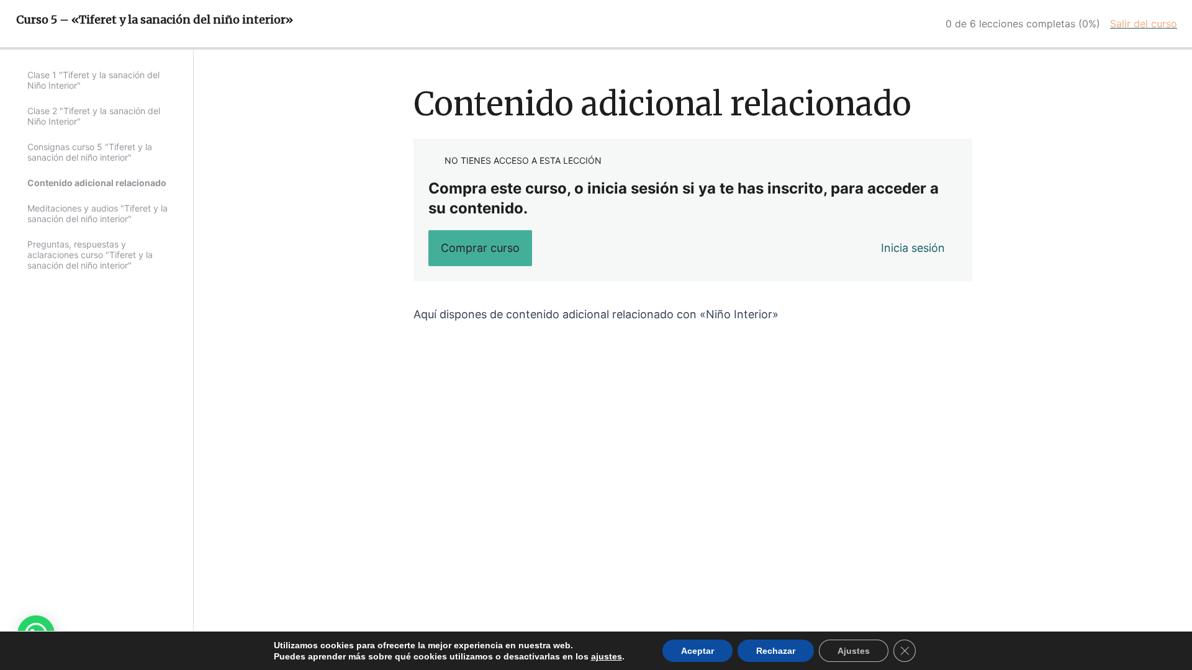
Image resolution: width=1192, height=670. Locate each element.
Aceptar (697, 651)
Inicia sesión (913, 247)
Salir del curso (1143, 23)
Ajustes (854, 651)
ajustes (606, 656)
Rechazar (775, 651)
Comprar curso (480, 247)
